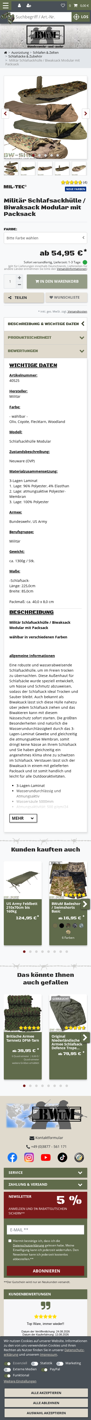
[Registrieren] (29, 5)
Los (84, 16)
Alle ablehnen (46, 1403)
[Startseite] (45, 36)
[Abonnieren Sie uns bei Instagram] (29, 1157)
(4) (85, 182)
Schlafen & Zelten (46, 52)
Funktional (21, 1375)
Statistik (46, 1363)
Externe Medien (25, 1369)
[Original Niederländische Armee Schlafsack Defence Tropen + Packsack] (68, 1013)
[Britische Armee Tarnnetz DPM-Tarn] (23, 1013)
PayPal (55, 1369)
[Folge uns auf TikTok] (62, 1157)
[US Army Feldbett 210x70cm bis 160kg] (23, 880)
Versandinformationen (71, 269)
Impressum (48, 1354)
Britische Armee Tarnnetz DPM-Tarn (22, 1038)
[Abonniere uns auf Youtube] (46, 1157)
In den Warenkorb (59, 281)
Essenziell (20, 1363)
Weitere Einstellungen (20, 1381)
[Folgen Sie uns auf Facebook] (12, 1157)
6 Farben (68, 937)
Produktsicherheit (29, 337)
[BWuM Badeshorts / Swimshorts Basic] (68, 880)
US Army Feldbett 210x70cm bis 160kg (21, 908)
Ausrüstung (20, 52)
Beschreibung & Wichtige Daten (43, 324)
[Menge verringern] (19, 285)
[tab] (45, 324)
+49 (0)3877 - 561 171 (48, 1146)
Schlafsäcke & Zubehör (25, 56)
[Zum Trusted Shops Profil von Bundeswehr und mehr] (79, 1157)
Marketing (73, 1363)
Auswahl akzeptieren (46, 1413)
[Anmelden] (20, 5)
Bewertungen (23, 351)
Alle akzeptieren (46, 1392)
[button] (79, 5)
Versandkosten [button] (77, 311)
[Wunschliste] (63, 5)
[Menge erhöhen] (19, 277)
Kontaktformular (48, 1137)
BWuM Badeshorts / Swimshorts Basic (68, 908)
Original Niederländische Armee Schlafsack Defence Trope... (67, 1042)
